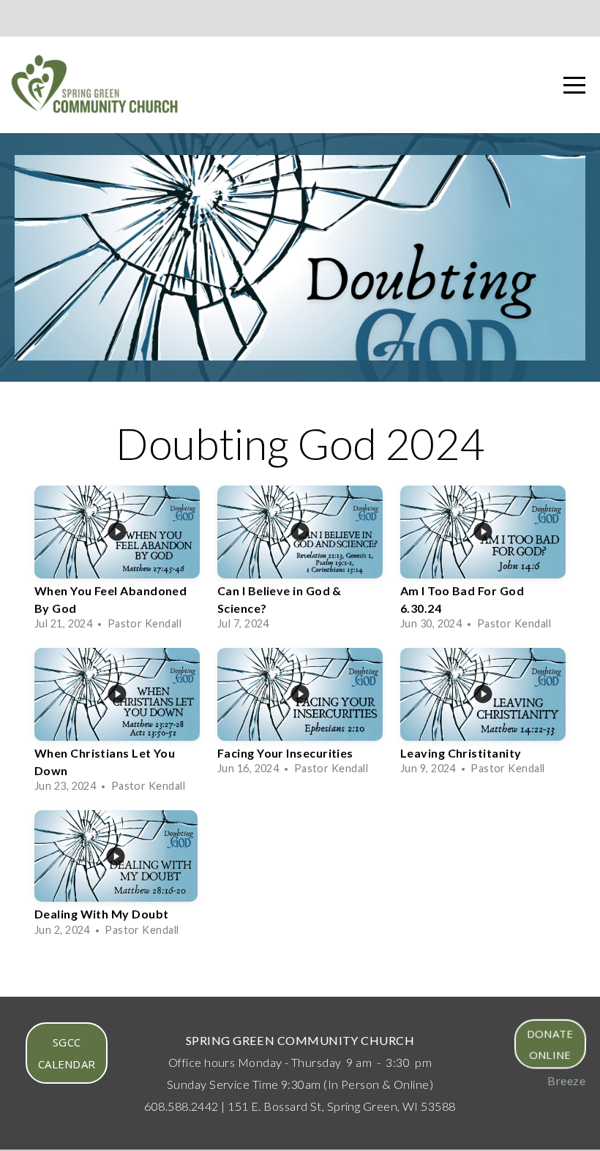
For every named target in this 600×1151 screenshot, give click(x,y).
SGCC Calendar (66, 1053)
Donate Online (549, 1043)
